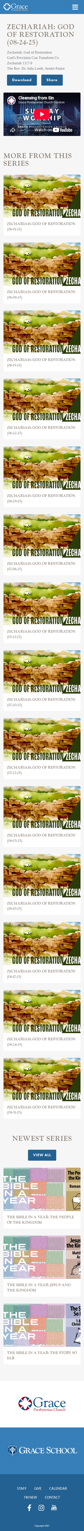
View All (42, 1155)
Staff (22, 1488)
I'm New (30, 1497)
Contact (52, 1497)
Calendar (58, 1488)
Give (38, 1488)
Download (22, 79)
